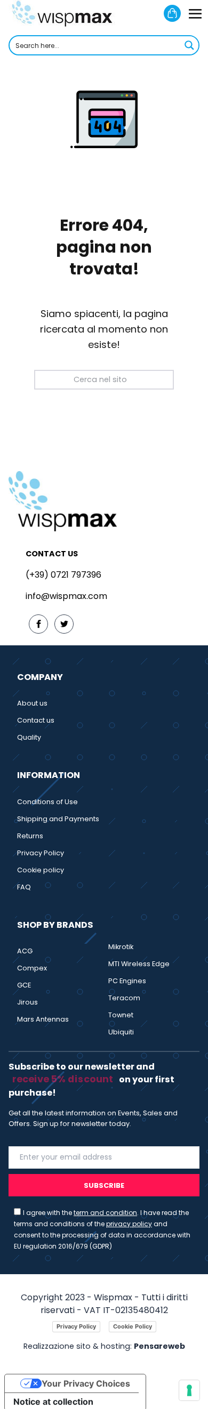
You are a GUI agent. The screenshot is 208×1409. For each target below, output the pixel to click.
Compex (32, 968)
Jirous (27, 1002)
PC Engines (127, 980)
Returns (30, 835)
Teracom (124, 997)
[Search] (151, 379)
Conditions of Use (47, 801)
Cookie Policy (132, 1326)
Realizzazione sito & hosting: (104, 1346)
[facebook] (38, 624)
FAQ (24, 887)
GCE (24, 985)
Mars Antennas (43, 1019)
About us (32, 703)
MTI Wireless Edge (139, 963)
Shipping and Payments (58, 818)
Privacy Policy (40, 852)
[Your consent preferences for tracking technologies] (189, 1390)
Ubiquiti (121, 1031)
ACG (25, 950)
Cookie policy (40, 869)
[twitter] (64, 624)
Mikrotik (120, 946)
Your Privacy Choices (86, 1383)
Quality (29, 737)
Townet (120, 1014)
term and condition (105, 1212)
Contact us (35, 720)
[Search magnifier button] (189, 45)
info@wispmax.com (66, 596)
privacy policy (129, 1223)
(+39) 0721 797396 (63, 575)
